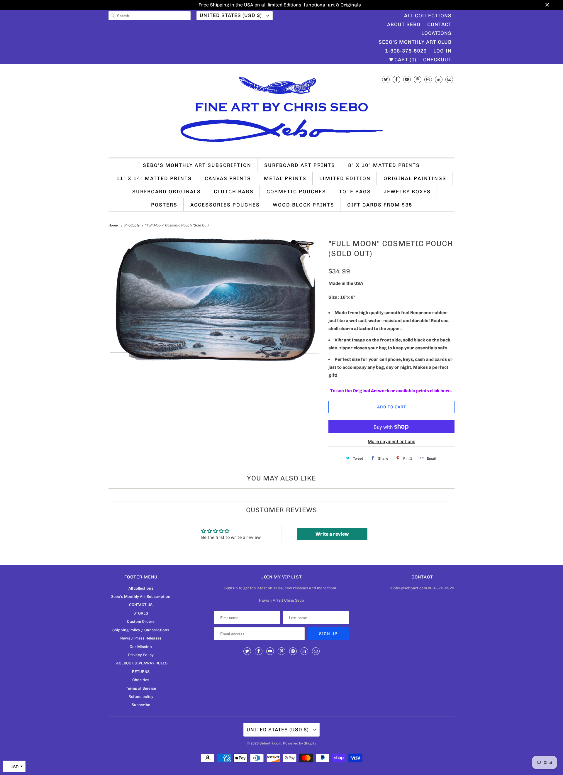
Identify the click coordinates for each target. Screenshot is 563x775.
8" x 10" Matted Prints (384, 165)
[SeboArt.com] (281, 112)
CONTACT (439, 24)
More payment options (391, 441)
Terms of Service (141, 688)
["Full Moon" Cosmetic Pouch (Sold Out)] (215, 299)
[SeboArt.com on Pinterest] (417, 79)
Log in (442, 51)
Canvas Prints (228, 178)
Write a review (332, 534)
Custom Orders (141, 621)
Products (132, 225)
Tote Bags (355, 191)
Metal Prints (285, 178)
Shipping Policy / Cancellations (140, 630)
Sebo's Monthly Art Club (415, 42)
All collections (140, 588)
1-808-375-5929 (406, 51)
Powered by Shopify (299, 743)
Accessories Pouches (225, 205)
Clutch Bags (234, 191)
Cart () (404, 59)
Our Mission (141, 646)
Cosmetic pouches (296, 191)
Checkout (437, 59)
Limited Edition (345, 178)
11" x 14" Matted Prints (154, 178)
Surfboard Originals (166, 191)
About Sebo (403, 24)
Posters (164, 205)
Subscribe (141, 705)
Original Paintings (415, 178)
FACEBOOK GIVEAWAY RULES (140, 663)
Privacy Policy (141, 655)
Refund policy (140, 696)
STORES (140, 613)
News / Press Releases (141, 638)
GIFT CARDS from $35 (379, 205)
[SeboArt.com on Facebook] (396, 79)
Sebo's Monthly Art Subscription (197, 165)
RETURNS (141, 671)
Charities (140, 680)
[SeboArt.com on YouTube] (407, 79)
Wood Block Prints (303, 205)
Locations (436, 33)
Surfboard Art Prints (299, 165)
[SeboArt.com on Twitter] (386, 79)
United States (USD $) (231, 15)
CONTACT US (140, 605)
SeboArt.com (270, 743)
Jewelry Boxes (407, 191)
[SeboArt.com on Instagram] (428, 79)
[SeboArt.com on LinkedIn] (438, 79)
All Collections (428, 15)
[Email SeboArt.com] (449, 79)
